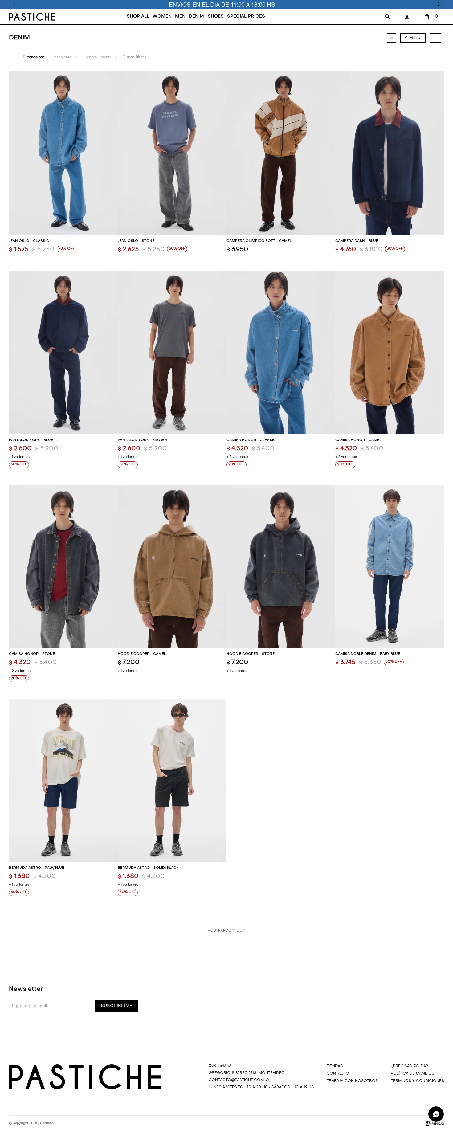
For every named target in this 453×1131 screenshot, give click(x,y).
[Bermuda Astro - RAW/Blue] (63, 780)
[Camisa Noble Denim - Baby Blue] (389, 566)
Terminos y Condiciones (417, 1081)
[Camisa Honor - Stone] (63, 566)
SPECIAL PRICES (246, 16)
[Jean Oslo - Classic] (63, 153)
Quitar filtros (134, 57)
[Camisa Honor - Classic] (280, 352)
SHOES (216, 16)
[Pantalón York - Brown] (172, 352)
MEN (180, 16)
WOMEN (162, 16)
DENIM (196, 16)
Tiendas (335, 1066)
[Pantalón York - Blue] (63, 352)
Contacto (338, 1074)
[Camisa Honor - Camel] (389, 352)
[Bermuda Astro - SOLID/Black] (172, 780)
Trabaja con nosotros (352, 1081)
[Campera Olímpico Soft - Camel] (280, 153)
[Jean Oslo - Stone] (172, 153)
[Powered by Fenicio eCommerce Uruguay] (435, 1123)
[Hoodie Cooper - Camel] (172, 566)
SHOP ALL (138, 16)
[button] (387, 16)
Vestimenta (61, 57)
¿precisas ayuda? (409, 1066)
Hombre (98, 57)
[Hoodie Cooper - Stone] (280, 566)
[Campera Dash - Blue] (389, 153)
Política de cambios (412, 1074)
